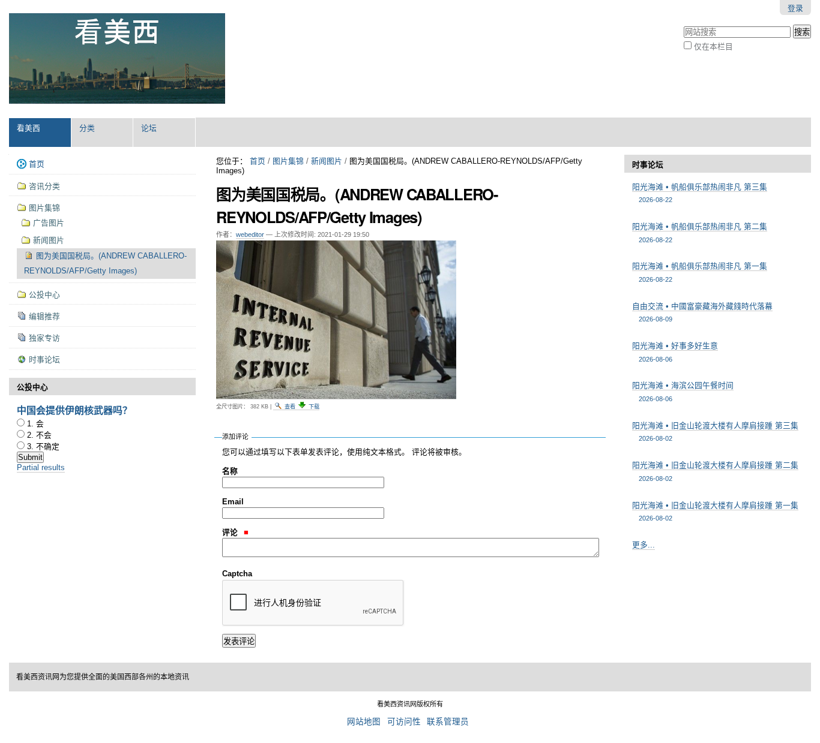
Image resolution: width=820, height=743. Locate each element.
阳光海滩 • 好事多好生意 (675, 351)
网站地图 (364, 721)
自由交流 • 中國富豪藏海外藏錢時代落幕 (702, 312)
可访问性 (404, 721)
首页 (257, 161)
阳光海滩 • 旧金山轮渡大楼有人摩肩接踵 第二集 (715, 471)
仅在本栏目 (713, 46)
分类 (87, 128)
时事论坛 (647, 164)
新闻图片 (326, 161)
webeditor (250, 234)
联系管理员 (448, 721)
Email (233, 501)
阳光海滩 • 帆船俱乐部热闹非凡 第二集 (699, 232)
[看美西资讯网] (117, 58)
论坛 (149, 128)
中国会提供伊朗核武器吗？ (74, 410)
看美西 (28, 128)
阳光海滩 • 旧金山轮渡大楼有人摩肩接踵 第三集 (715, 431)
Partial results (41, 467)
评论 (231, 532)
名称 (230, 471)
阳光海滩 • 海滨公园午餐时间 (683, 391)
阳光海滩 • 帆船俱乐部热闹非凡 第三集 (699, 192)
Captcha (237, 573)
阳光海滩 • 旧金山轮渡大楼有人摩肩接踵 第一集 (715, 511)
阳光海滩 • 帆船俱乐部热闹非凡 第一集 (699, 271)
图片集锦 (288, 161)
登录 (795, 8)
